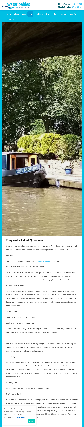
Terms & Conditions (46, 261)
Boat (24, 14)
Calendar (73, 14)
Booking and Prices (42, 14)
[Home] (16, 5)
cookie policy (22, 417)
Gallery (54, 14)
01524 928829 (77, 4)
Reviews (64, 14)
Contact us (10, 19)
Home (9, 14)
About (16, 14)
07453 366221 (77, 7)
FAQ (30, 14)
